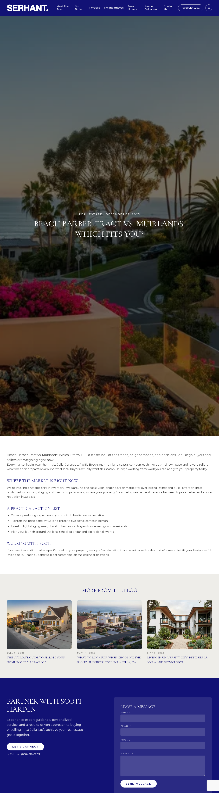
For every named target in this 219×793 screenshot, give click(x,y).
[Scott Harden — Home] (27, 7)
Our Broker (79, 8)
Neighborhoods (114, 7)
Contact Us (169, 8)
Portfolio (94, 7)
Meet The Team (62, 8)
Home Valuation (151, 8)
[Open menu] (208, 7)
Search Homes (132, 8)
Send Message (138, 783)
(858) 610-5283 (191, 7)
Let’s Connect (25, 746)
